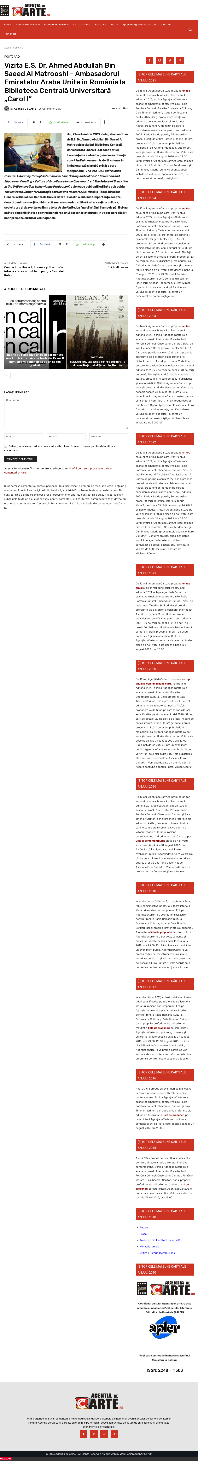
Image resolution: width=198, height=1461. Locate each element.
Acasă (7, 47)
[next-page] (12, 375)
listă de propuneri (161, 932)
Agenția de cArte (25, 108)
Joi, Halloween (118, 267)
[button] (190, 29)
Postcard (18, 47)
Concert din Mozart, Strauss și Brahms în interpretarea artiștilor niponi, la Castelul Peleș (34, 271)
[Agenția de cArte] (7, 108)
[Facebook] (149, 60)
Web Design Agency (131, 1453)
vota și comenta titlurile (150, 840)
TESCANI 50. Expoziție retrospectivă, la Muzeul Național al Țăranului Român (97, 363)
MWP (149, 1453)
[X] (180, 60)
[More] (104, 122)
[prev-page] (6, 375)
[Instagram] (159, 60)
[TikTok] (170, 60)
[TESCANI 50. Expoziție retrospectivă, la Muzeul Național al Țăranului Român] (97, 332)
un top (186, 90)
